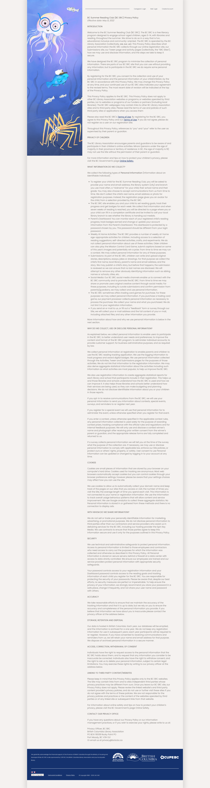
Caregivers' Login (140, 9)
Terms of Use (124, 116)
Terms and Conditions (55, 775)
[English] (32, 772)
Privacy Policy (70, 775)
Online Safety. (127, 160)
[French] (34, 772)
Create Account (167, 9)
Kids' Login (153, 9)
